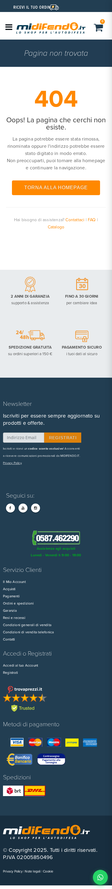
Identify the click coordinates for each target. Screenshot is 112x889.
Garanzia (10, 610)
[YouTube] (23, 508)
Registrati (10, 672)
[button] (99, 27)
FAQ (92, 219)
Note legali (32, 871)
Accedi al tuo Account (20, 665)
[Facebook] (10, 508)
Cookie (48, 871)
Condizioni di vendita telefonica (28, 632)
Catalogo (56, 227)
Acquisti (9, 589)
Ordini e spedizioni (18, 603)
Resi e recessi (14, 618)
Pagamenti (11, 596)
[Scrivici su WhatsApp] (100, 877)
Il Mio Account (14, 582)
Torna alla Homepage (56, 187)
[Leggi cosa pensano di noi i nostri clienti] (56, 699)
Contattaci (74, 219)
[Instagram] (35, 508)
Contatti (9, 639)
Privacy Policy (12, 463)
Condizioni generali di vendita (27, 625)
